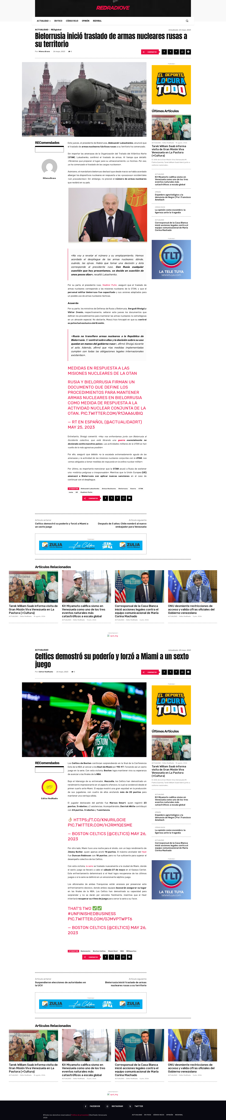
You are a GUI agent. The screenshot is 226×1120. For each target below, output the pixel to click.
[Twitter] (170, 52)
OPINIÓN (158, 192)
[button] (187, 21)
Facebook (95, 1106)
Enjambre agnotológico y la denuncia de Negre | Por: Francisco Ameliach (173, 197)
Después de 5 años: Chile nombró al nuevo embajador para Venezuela (122, 525)
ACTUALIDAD (41, 30)
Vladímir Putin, (109, 285)
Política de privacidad (80, 1115)
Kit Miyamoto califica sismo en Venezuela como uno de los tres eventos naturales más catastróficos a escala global (171, 181)
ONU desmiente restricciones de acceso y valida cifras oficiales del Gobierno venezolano (191, 609)
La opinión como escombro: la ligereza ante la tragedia (170, 211)
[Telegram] (188, 52)
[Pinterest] (176, 52)
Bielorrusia (123, 489)
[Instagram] (107, 1106)
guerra (121, 440)
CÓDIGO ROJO (160, 207)
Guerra (133, 489)
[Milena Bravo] (49, 167)
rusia (71, 492)
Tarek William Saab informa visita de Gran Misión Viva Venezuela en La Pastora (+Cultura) (169, 151)
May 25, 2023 (81, 427)
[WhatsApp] (182, 52)
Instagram (117, 1106)
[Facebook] (164, 52)
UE (77, 492)
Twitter (138, 1106)
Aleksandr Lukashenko (90, 489)
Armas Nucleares (109, 489)
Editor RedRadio (168, 143)
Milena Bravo (44, 51)
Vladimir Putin (86, 492)
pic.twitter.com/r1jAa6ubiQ (112, 413)
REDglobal (56, 30)
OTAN (141, 489)
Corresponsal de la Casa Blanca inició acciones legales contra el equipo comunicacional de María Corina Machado (171, 226)
